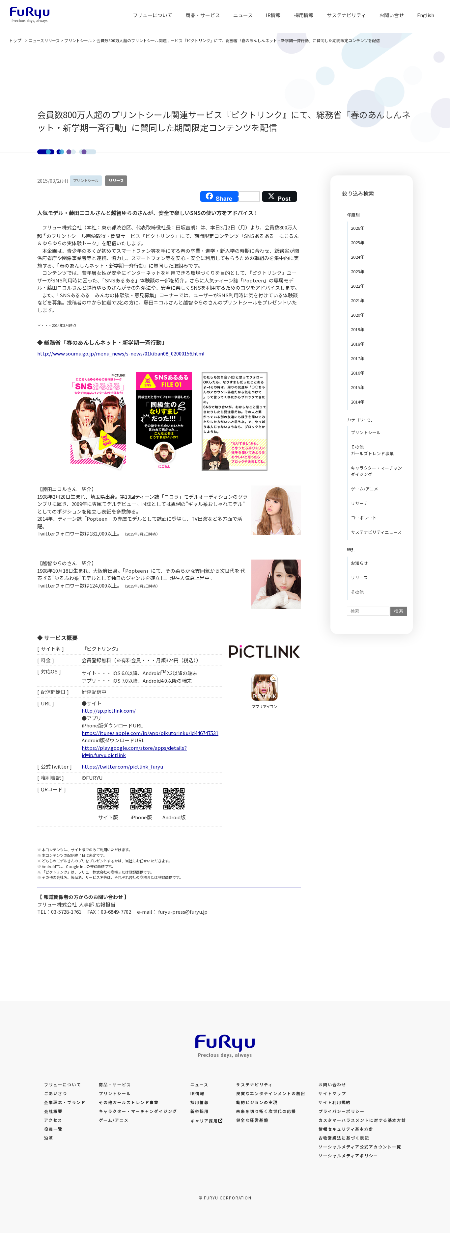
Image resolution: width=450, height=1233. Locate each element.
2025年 (357, 242)
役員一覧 (53, 1129)
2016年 (357, 373)
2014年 (357, 402)
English (425, 15)
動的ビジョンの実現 (257, 1102)
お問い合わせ (332, 1084)
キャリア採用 (204, 1120)
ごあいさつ (55, 1093)
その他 (357, 592)
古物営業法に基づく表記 (344, 1138)
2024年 (357, 257)
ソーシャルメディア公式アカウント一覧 (360, 1146)
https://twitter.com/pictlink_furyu (122, 766)
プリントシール (366, 432)
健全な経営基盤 (252, 1120)
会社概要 (53, 1111)
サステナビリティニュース (376, 532)
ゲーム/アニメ (364, 488)
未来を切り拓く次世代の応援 (266, 1111)
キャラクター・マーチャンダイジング (376, 471)
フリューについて (62, 1084)
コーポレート (364, 517)
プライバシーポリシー (342, 1111)
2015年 (357, 387)
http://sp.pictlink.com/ (109, 710)
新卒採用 (199, 1111)
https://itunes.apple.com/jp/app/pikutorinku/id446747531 (150, 732)
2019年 (357, 329)
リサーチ (359, 503)
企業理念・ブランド (65, 1102)
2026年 (357, 228)
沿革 (48, 1138)
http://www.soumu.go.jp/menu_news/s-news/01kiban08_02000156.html (121, 353)
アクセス (53, 1120)
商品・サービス (202, 15)
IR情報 (273, 15)
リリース (359, 577)
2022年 (357, 286)
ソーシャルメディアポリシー (348, 1155)
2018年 (357, 344)
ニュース (243, 15)
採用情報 (199, 1102)
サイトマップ (332, 1093)
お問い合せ (391, 15)
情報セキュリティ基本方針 (346, 1129)
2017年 (357, 358)
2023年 (357, 271)
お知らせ (359, 563)
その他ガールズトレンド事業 (372, 450)
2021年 (357, 300)
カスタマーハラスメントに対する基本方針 (362, 1120)
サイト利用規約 (335, 1102)
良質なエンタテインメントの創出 (270, 1093)
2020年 (357, 315)
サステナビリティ (254, 1084)
